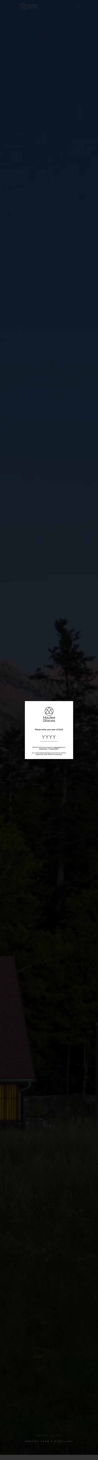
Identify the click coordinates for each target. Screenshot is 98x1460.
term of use (57, 747)
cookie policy (43, 748)
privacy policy (54, 748)
